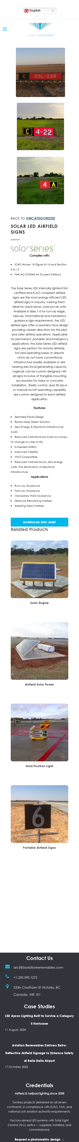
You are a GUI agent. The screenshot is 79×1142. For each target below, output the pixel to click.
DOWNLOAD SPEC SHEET (39, 522)
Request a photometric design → (39, 1139)
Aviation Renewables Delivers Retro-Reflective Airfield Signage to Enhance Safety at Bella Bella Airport (39, 1052)
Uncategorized (40, 218)
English (35, 10)
